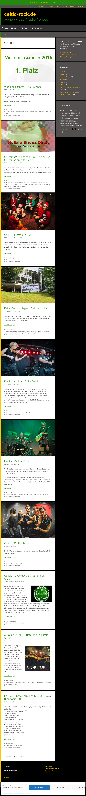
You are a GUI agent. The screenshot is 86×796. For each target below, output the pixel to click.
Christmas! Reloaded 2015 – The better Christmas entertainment (27, 158)
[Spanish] (16, 771)
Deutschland (13, 494)
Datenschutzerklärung (8, 793)
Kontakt (72, 6)
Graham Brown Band (42, 331)
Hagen (6, 333)
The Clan (37, 333)
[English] (5, 771)
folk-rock (33, 331)
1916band (74, 113)
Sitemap (65, 6)
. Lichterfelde (72, 123)
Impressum (27, 793)
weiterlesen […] (9, 105)
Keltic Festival (12, 333)
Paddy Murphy (46, 184)
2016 (74, 110)
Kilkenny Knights (29, 111)
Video (7, 562)
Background (64, 74)
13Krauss (64, 118)
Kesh (18, 333)
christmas (44, 182)
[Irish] (10, 771)
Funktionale (60, 787)
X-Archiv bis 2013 (11, 621)
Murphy (22, 333)
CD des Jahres (10, 111)
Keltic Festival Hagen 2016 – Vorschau (26, 308)
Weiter (21, 757)
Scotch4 (31, 333)
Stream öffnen (66, 52)
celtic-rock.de (20, 14)
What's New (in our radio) (13, 258)
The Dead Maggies (40, 111)
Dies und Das (9, 110)
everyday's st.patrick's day (17, 623)
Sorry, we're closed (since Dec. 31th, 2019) (43, 2)
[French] (7, 771)
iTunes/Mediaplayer (67, 57)
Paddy (27, 333)
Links (58, 6)
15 (70, 129)
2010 (71, 121)
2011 (66, 121)
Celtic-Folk (21, 682)
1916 (75, 129)
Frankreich (25, 260)
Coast (23, 331)
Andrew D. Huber (11, 182)
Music (51, 6)
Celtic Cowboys (24, 182)
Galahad (12, 184)
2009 (80, 129)
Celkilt (17, 111)
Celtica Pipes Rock (35, 182)
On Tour (62, 79)
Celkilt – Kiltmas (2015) (17, 234)
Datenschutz (49, 771)
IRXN (32, 184)
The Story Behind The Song (69, 87)
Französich (45, 682)
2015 (61, 110)
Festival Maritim (20, 412)
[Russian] (14, 771)
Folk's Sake (36, 494)
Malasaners (38, 184)
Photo (7, 411)
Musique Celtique (12, 684)
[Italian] (12, 771)
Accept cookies (39, 787)
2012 (61, 132)
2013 (62, 121)
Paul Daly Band (8, 186)
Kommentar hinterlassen (13, 115)
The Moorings (44, 494)
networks (80, 6)
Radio (7, 181)
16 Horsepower (73, 118)
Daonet (33, 682)
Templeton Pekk (21, 186)
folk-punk (19, 260)
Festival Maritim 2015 (16, 461)
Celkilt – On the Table (16, 543)
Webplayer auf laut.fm (69, 55)
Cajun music (9, 682)
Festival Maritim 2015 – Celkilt (21, 381)
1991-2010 (68, 110)
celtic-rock (27, 682)
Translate (42, 6)
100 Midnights (64, 129)
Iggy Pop (27, 184)
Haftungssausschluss (52, 769)
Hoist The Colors (20, 184)
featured (21, 111)
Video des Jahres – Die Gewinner (23, 86)
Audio (61, 72)
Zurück (7, 757)
